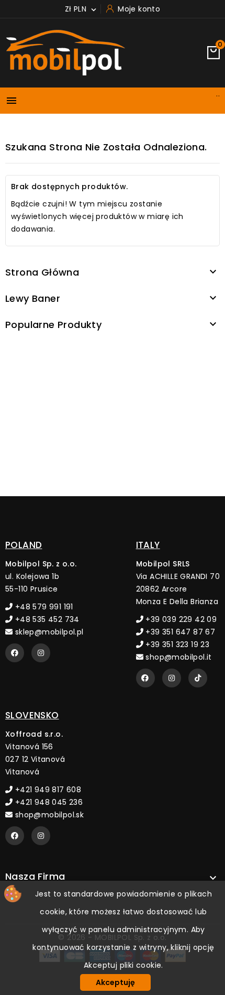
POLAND (23, 545)
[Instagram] (40, 652)
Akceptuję (115, 982)
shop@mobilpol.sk (48, 815)
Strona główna (42, 272)
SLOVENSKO (32, 715)
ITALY (148, 545)
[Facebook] (14, 652)
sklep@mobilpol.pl (48, 632)
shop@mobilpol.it (177, 657)
